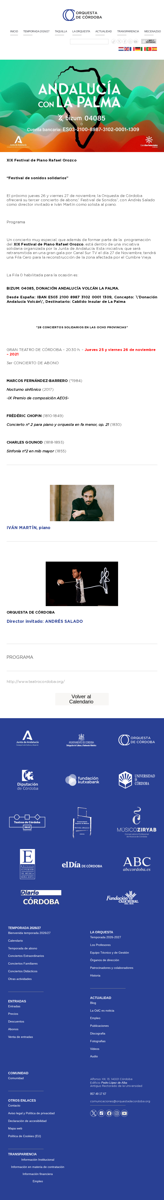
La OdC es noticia (102, 1010)
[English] (127, 48)
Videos (94, 1049)
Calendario (15, 940)
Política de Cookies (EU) (24, 1136)
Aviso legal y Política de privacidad (31, 1113)
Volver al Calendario (81, 699)
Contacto (14, 1105)
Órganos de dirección (104, 960)
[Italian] (143, 48)
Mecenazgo (152, 31)
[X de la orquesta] (119, 42)
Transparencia (128, 31)
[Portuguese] (149, 48)
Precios (13, 1013)
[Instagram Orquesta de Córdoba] (117, 1114)
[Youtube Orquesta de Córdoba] (124, 1114)
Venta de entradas (20, 1037)
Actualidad (103, 31)
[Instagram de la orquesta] (130, 41)
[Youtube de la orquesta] (136, 41)
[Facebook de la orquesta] (125, 41)
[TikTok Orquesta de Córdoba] (101, 1115)
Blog (93, 1003)
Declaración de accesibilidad (27, 1121)
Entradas (14, 1006)
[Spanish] (154, 48)
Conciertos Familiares (23, 963)
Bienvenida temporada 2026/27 (29, 933)
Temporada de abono (22, 948)
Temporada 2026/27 (36, 31)
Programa (16, 222)
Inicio (14, 31)
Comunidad (16, 1078)
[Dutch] (121, 48)
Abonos (13, 1029)
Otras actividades (20, 979)
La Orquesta (81, 31)
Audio (94, 1056)
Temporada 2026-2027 (105, 937)
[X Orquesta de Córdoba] (93, 1115)
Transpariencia (22, 1154)
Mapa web (15, 1128)
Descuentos (16, 1021)
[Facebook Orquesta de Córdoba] (109, 1114)
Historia (95, 975)
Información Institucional (37, 1159)
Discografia (97, 1033)
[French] (132, 48)
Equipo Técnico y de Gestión (109, 952)
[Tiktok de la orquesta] (113, 41)
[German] (138, 48)
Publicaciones (99, 1025)
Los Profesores (100, 945)
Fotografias (97, 1041)
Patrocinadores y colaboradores (111, 967)
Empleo (95, 1018)
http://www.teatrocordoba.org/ (36, 682)
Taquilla (61, 31)
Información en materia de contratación (37, 1167)
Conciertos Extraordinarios (26, 955)
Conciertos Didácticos (22, 971)
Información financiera (38, 1174)
